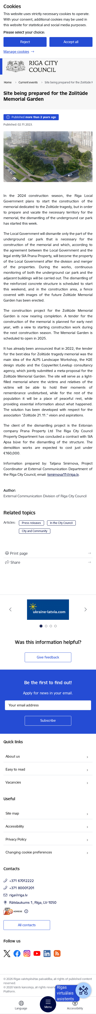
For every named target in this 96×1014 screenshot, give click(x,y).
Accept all (71, 42)
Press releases (31, 523)
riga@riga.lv (18, 895)
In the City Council (61, 523)
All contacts (27, 925)
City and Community (34, 531)
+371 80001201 (21, 888)
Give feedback (48, 657)
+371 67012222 (21, 881)
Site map (12, 813)
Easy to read (15, 769)
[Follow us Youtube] (37, 953)
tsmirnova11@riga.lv (63, 474)
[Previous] (10, 609)
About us (13, 756)
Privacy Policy (16, 839)
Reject (25, 42)
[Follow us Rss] (57, 953)
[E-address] (12, 911)
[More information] (26, 911)
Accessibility (15, 826)
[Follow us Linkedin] (47, 953)
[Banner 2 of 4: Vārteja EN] (48, 609)
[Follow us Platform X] (6, 953)
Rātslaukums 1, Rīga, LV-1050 (32, 902)
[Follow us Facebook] (17, 953)
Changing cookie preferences (29, 852)
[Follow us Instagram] (27, 953)
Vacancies (13, 782)
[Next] (85, 609)
